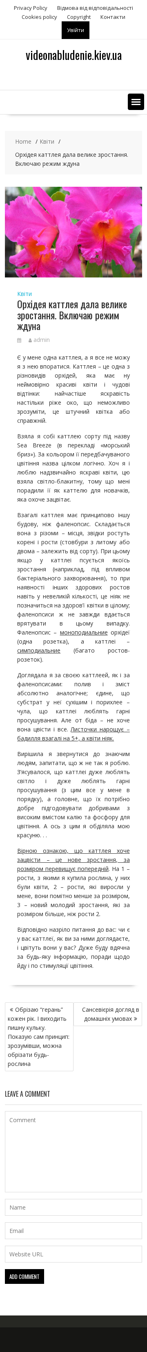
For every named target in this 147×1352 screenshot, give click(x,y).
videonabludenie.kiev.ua (74, 54)
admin (41, 340)
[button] (136, 102)
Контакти (112, 17)
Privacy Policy (30, 7)
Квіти (24, 294)
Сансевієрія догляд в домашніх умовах (110, 1014)
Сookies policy (39, 17)
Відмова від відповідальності (95, 7)
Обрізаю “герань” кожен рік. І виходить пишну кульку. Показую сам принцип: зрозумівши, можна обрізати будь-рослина (38, 1037)
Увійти (75, 30)
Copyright (79, 17)
